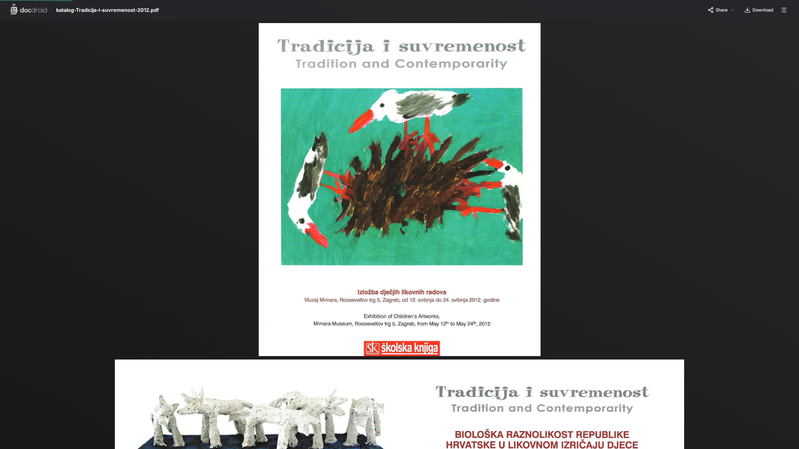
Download (762, 9)
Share (722, 9)
